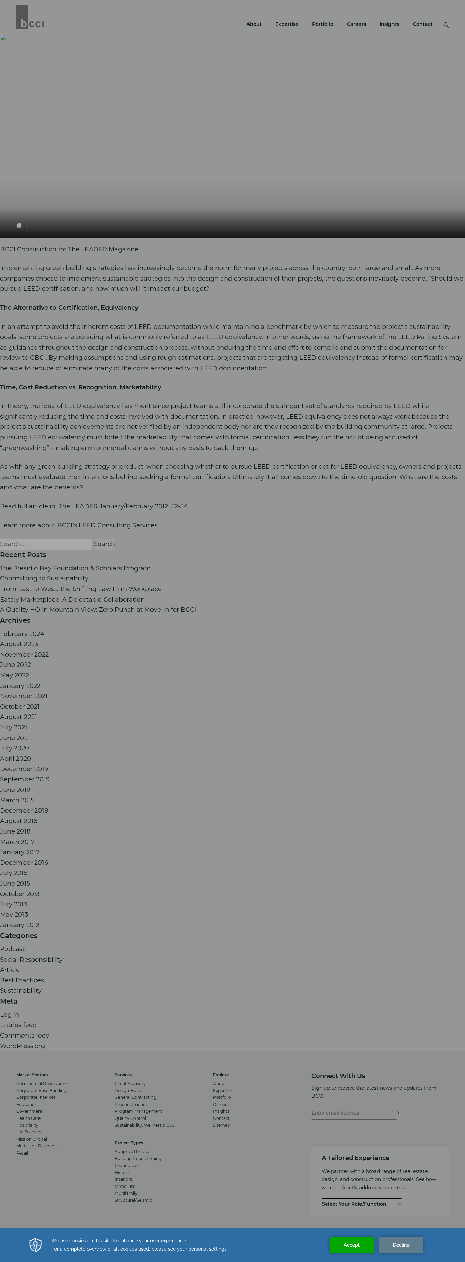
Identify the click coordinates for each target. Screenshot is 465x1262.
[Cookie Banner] (232, 1245)
